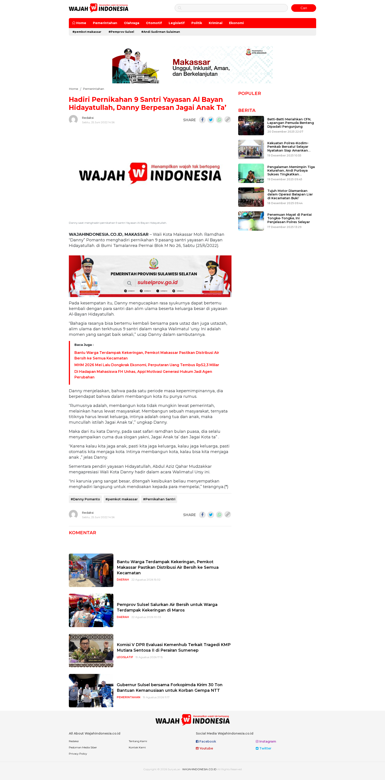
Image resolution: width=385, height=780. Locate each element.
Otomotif (154, 23)
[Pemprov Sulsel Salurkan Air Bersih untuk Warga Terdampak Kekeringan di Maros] (91, 610)
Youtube (206, 748)
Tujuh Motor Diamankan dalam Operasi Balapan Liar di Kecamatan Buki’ (290, 194)
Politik (196, 23)
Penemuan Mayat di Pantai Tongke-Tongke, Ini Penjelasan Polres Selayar (289, 218)
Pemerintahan (105, 23)
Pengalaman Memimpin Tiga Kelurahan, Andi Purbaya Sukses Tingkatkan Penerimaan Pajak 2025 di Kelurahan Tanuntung (291, 174)
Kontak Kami (137, 747)
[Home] (98, 8)
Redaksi (88, 117)
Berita (247, 110)
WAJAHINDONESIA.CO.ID (199, 769)
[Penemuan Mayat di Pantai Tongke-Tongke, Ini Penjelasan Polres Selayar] (251, 220)
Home (80, 23)
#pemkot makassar (86, 31)
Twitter (264, 748)
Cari (304, 8)
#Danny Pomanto (85, 499)
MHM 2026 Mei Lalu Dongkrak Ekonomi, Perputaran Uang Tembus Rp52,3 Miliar (146, 365)
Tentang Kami (138, 741)
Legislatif (177, 23)
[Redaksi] (73, 119)
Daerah (123, 579)
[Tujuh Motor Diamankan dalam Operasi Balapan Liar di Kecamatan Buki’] (251, 197)
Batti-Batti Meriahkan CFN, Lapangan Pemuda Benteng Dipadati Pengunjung (290, 123)
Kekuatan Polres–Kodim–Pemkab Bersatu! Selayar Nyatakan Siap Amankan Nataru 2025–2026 (287, 148)
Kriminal (215, 23)
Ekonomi (236, 23)
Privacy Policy (78, 753)
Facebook (207, 741)
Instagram (267, 741)
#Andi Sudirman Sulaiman (160, 31)
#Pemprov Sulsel (121, 31)
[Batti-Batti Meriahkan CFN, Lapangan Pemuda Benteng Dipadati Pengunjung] (251, 125)
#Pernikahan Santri (159, 499)
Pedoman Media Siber (83, 747)
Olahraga (131, 23)
